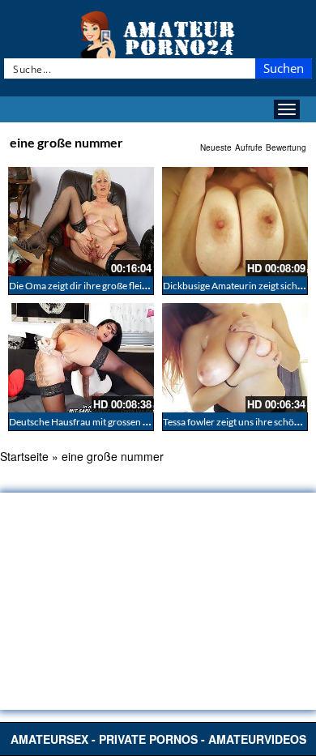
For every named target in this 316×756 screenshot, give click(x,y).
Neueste (216, 147)
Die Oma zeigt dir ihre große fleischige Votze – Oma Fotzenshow (144, 286)
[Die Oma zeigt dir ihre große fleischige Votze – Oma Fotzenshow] (81, 221)
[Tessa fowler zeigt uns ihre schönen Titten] (235, 357)
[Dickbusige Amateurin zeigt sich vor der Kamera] (235, 221)
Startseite (24, 456)
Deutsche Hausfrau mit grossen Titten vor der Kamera (122, 422)
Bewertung (286, 147)
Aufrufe (249, 147)
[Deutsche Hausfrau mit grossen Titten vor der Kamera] (81, 357)
